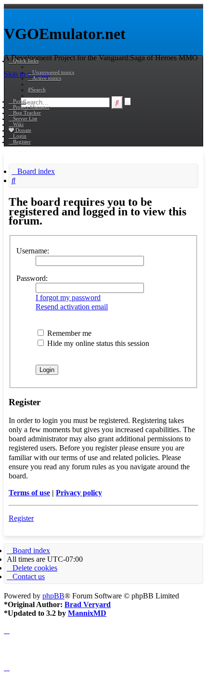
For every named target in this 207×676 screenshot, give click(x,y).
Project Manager (31, 107)
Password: (32, 278)
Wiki (18, 124)
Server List (25, 118)
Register (21, 518)
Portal (19, 101)
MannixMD (87, 613)
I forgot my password (68, 297)
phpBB (53, 596)
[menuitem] (51, 72)
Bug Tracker (27, 113)
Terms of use (29, 493)
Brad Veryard (88, 604)
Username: (32, 251)
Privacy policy (79, 493)
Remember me (68, 333)
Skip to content (27, 74)
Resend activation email (72, 307)
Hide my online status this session (97, 343)
